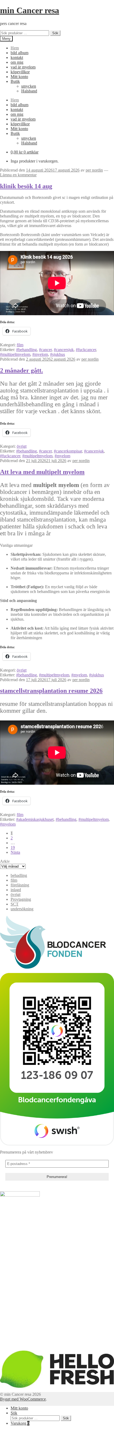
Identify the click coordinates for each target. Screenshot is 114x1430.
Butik (15, 81)
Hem (15, 48)
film (20, 345)
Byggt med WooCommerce (23, 1399)
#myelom (40, 354)
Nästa (15, 852)
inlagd (16, 889)
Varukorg (20, 1423)
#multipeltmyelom (15, 354)
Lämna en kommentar (18, 175)
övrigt (22, 446)
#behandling (26, 349)
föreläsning (20, 885)
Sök (55, 33)
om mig (17, 62)
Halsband (29, 91)
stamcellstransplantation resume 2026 (51, 690)
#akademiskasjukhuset (35, 819)
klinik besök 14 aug (26, 186)
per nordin (94, 170)
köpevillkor (20, 72)
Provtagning (21, 899)
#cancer (45, 349)
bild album (19, 52)
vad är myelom (23, 67)
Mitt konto (19, 76)
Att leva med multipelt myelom (42, 471)
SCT (15, 904)
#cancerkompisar (68, 451)
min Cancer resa (29, 10)
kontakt (17, 57)
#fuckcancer (86, 349)
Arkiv (5, 861)
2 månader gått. (21, 370)
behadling (19, 875)
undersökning (22, 909)
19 (13, 847)
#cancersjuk (64, 349)
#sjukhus (57, 354)
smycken (28, 86)
